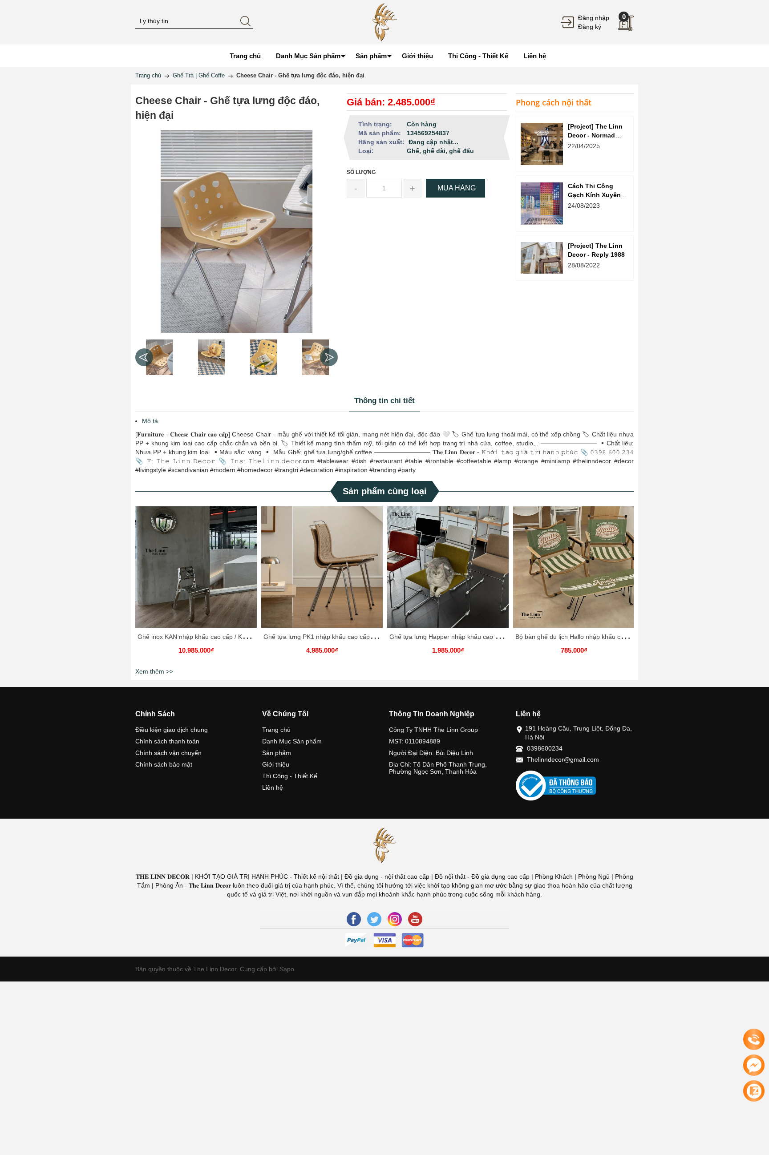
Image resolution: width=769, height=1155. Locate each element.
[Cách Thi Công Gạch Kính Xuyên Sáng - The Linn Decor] (542, 203)
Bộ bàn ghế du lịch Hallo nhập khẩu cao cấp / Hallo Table (595, 636)
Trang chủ (276, 729)
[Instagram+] (395, 919)
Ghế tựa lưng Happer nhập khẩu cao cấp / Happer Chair (468, 636)
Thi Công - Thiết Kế (289, 775)
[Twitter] (374, 919)
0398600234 (545, 748)
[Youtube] (415, 919)
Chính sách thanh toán (167, 741)
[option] (159, 357)
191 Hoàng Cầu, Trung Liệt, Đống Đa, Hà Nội (578, 733)
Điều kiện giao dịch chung (171, 729)
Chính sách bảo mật (163, 764)
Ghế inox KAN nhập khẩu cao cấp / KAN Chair (202, 636)
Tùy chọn (197, 570)
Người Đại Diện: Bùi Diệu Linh (431, 752)
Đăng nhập (593, 17)
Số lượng (361, 172)
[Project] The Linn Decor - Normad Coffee (595, 135)
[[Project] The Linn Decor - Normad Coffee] (542, 144)
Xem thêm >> (154, 671)
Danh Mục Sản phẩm (292, 741)
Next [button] (329, 357)
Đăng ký (589, 26)
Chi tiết (194, 570)
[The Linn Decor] (384, 21)
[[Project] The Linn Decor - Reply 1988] (542, 258)
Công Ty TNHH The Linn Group (433, 729)
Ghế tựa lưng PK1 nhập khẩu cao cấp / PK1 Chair (333, 636)
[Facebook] (354, 919)
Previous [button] (144, 357)
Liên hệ (272, 787)
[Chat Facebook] (754, 1065)
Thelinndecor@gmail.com (563, 759)
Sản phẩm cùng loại (385, 491)
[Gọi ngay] (754, 1039)
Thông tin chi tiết (384, 400)
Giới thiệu (275, 764)
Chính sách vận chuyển (168, 752)
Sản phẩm (276, 752)
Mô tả (150, 420)
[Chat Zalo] (754, 1090)
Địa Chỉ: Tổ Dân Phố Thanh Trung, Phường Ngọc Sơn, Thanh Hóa (438, 768)
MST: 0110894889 (414, 741)
